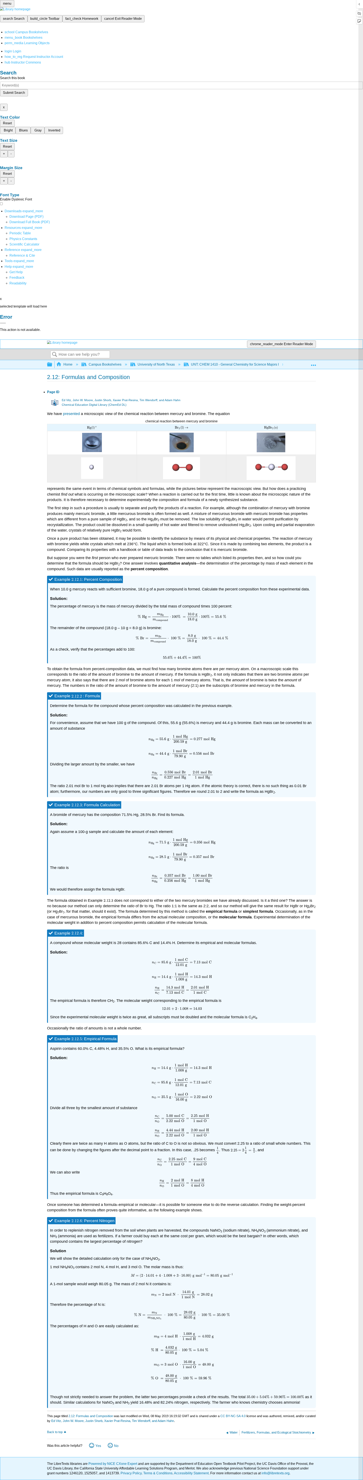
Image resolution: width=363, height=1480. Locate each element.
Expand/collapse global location (313, 363)
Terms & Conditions (157, 1473)
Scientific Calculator (24, 244)
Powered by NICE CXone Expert (113, 1463)
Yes (98, 1446)
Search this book (12, 78)
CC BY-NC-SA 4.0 (233, 1416)
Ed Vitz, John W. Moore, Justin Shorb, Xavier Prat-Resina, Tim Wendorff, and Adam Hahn (121, 400)
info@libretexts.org (275, 1473)
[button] (16, 277)
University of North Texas (156, 364)
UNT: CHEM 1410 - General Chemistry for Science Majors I (235, 364)
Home (68, 364)
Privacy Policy (131, 1473)
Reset (7, 123)
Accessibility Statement (191, 1473)
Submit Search (14, 92)
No (116, 1446)
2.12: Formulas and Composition (90, 1416)
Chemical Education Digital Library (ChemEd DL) (94, 404)
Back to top (55, 1432)
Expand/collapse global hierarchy (52, 364)
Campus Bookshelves (105, 364)
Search (54, 354)
